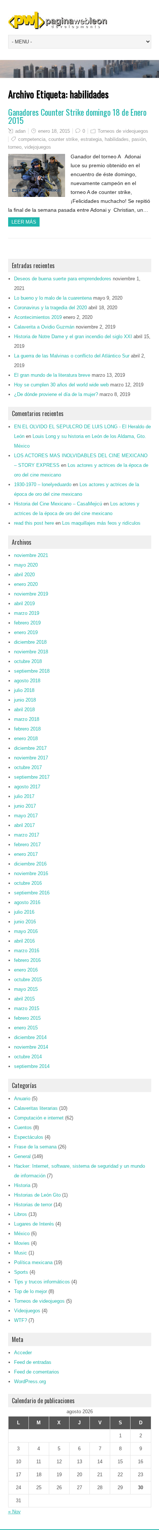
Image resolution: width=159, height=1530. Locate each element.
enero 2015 (26, 1028)
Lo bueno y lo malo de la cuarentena (53, 298)
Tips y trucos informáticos (42, 1282)
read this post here (34, 523)
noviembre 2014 (31, 1047)
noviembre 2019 (31, 594)
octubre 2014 (28, 1056)
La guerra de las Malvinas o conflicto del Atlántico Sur (71, 356)
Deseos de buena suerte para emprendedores (62, 278)
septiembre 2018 (32, 671)
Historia (22, 1185)
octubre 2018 (28, 661)
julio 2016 (24, 912)
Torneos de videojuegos (123, 131)
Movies (22, 1243)
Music (20, 1253)
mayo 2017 (26, 815)
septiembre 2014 (32, 1066)
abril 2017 (24, 825)
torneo (14, 147)
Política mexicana (33, 1262)
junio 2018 (25, 700)
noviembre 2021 (31, 555)
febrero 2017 (27, 844)
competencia (31, 139)
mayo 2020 (26, 565)
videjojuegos (37, 147)
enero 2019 (26, 632)
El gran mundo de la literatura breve (52, 375)
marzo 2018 (26, 719)
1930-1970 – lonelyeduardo (42, 484)
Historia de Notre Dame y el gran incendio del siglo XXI (73, 336)
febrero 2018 (27, 729)
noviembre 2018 (31, 651)
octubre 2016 (28, 883)
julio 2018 (24, 690)
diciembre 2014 (30, 1037)
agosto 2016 (27, 902)
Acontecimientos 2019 (38, 317)
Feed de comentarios (36, 1372)
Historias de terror (33, 1204)
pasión (139, 139)
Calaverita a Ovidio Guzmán (44, 327)
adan (20, 131)
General (22, 1156)
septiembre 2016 (32, 893)
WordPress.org (30, 1381)
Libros (20, 1214)
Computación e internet (39, 1118)
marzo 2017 (26, 835)
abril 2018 (24, 709)
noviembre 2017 (31, 758)
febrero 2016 (27, 960)
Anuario (22, 1098)
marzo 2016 (26, 950)
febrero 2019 (27, 623)
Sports (21, 1272)
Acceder (23, 1352)
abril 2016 (24, 941)
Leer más (23, 222)
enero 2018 (26, 738)
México (22, 1233)
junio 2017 (25, 806)
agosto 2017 (27, 786)
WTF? (20, 1320)
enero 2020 (26, 584)
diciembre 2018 (30, 642)
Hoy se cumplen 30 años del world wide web (61, 385)
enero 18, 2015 (54, 131)
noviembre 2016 (31, 873)
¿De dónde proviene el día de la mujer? (56, 394)
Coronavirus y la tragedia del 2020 (50, 307)
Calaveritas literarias (36, 1108)
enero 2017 (26, 854)
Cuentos (23, 1127)
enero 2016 (26, 970)
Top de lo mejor (30, 1291)
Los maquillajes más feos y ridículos (101, 523)
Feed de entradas (32, 1362)
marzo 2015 (26, 1008)
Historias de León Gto (37, 1195)
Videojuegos (27, 1310)
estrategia (91, 139)
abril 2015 (24, 999)
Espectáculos (28, 1137)
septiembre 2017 (32, 777)
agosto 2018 (27, 680)
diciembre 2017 (30, 748)
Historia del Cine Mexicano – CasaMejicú (58, 504)
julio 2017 (24, 796)
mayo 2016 (26, 931)
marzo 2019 (26, 613)
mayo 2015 (26, 989)
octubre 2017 (28, 767)
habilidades (117, 139)
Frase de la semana (35, 1147)
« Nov (14, 1511)
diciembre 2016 (30, 864)
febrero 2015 (27, 1018)
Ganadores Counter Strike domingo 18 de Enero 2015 (77, 116)
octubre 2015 (28, 979)
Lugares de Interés (34, 1224)
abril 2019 (24, 603)
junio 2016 (25, 921)
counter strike (63, 139)
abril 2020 (24, 574)
